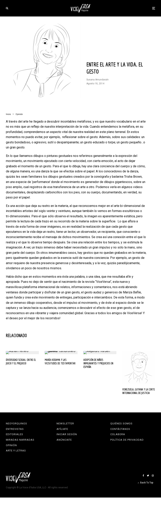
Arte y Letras (16, 450)
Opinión (11, 445)
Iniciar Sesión (67, 434)
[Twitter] (147, 475)
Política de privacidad (127, 439)
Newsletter (65, 423)
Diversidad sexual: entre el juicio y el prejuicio (21, 361)
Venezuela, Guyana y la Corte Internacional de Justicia (138, 391)
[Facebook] (143, 475)
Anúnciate (64, 439)
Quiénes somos (121, 423)
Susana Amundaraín (97, 79)
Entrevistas (15, 429)
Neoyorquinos (16, 423)
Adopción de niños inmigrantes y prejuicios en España (98, 363)
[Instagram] (152, 475)
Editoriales (14, 434)
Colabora (117, 434)
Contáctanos (120, 429)
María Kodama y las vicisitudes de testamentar (60, 361)
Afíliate (62, 429)
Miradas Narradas (20, 439)
